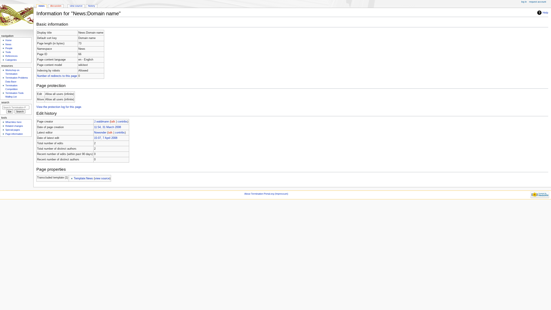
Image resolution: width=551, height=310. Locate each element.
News (42, 6)
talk (113, 121)
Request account (537, 1)
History (91, 6)
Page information (14, 134)
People (8, 48)
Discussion (55, 6)
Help (545, 12)
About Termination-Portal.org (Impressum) (266, 193)
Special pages (12, 130)
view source (102, 178)
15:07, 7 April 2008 (105, 138)
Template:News (83, 178)
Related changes (14, 126)
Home (8, 40)
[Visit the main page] (16, 16)
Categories (11, 60)
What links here (13, 122)
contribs (122, 121)
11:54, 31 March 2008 (107, 127)
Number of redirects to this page (57, 76)
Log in (524, 1)
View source (76, 6)
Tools (8, 52)
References (11, 56)
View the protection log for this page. (59, 106)
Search (5, 102)
